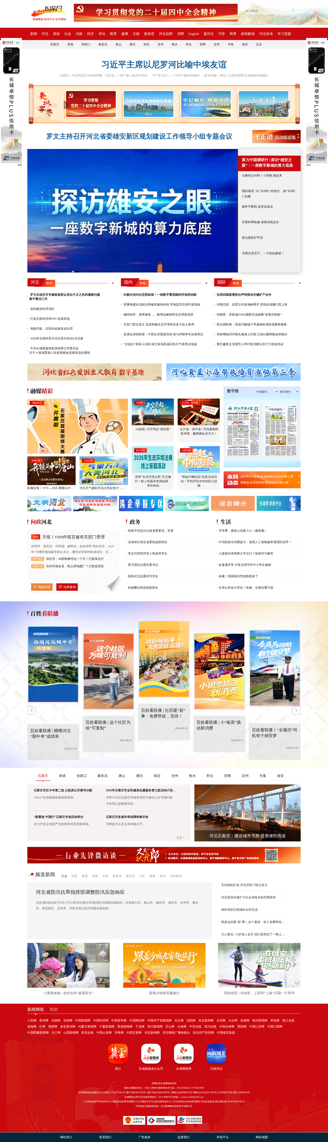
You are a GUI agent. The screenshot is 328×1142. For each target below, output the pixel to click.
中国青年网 (118, 1020)
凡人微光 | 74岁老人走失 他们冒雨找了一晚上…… (254, 934)
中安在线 (195, 1026)
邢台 (189, 44)
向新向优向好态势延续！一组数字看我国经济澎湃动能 (160, 294)
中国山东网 (104, 1032)
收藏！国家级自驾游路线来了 (238, 576)
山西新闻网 (71, 1032)
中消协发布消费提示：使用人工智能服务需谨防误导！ (255, 542)
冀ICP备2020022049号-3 (159, 1092)
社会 (67, 34)
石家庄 (54, 44)
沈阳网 (191, 1020)
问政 (79, 34)
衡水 (175, 44)
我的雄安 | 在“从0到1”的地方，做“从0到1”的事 (268, 193)
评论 (102, 34)
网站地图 (262, 1137)
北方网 (179, 1020)
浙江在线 (288, 1020)
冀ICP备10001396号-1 (136, 1092)
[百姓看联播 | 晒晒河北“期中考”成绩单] (275, 671)
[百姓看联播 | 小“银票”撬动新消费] (164, 671)
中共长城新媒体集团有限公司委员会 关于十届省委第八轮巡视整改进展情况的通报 (59, 350)
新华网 (43, 1020)
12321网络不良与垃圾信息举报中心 (153, 1101)
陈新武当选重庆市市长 (143, 576)
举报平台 (223, 1137)
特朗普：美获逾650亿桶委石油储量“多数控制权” (249, 314)
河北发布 (266, 34)
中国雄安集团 (226, 1032)
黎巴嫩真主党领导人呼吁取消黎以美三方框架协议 (250, 344)
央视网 (55, 1020)
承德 (70, 44)
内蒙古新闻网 (87, 1026)
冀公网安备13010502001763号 (230, 1101)
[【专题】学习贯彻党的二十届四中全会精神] (90, 104)
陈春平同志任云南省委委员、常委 (150, 530)
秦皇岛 (102, 44)
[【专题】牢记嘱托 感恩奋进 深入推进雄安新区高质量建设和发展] (205, 104)
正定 (259, 44)
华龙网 (274, 1020)
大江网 (56, 1032)
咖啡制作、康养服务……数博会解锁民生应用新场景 (158, 314)
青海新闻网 (124, 1026)
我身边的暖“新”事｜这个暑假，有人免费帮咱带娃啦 (254, 922)
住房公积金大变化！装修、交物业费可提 (246, 587)
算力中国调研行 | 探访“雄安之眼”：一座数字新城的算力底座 (267, 162)
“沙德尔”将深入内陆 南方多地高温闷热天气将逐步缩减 (160, 344)
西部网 (241, 1026)
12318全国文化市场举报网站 (186, 1101)
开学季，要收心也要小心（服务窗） (243, 530)
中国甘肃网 (134, 1032)
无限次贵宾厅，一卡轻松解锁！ (263, 253)
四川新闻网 (154, 1026)
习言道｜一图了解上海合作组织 (126, 75)
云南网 (181, 1026)
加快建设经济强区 (42, 308)
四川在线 (210, 1026)
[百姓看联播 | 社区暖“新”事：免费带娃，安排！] (108, 664)
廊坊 (132, 44)
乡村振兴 (176, 876)
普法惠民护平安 (252, 237)
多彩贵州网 (67, 1026)
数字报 (233, 391)
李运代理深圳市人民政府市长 (147, 553)
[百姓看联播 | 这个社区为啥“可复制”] (53, 659)
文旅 (136, 34)
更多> (180, 837)
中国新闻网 (82, 1020)
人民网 (31, 1020)
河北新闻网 (152, 1032)
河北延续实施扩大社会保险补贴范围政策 (248, 897)
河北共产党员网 (203, 1032)
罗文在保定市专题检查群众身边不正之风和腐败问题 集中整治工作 (64, 296)
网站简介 (66, 1137)
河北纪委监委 (207, 1101)
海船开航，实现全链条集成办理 (51, 328)
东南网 (244, 1020)
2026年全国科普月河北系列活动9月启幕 (56, 338)
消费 (180, 34)
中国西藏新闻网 (38, 1032)
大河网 (221, 1020)
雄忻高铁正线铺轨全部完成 (239, 909)
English (193, 34)
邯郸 (203, 44)
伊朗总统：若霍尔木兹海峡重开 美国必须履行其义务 (252, 304)
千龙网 (139, 1026)
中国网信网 (136, 1020)
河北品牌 (166, 34)
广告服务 (144, 1137)
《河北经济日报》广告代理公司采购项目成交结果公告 (268, 476)
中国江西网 (274, 1026)
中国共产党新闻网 (159, 1020)
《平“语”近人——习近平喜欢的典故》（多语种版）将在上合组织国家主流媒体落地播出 (209, 75)
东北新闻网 (206, 1020)
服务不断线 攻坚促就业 (257, 206)
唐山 (118, 44)
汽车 (221, 34)
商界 (233, 34)
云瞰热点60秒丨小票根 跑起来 (262, 175)
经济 (90, 34)
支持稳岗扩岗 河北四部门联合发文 (244, 885)
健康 (124, 34)
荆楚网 (52, 1026)
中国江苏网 (256, 1026)
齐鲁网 (119, 1032)
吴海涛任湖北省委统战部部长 (147, 542)
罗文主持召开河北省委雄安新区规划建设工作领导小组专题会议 (139, 136)
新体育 (149, 34)
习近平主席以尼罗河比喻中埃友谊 (164, 64)
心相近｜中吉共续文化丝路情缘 (81, 75)
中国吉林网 (226, 1026)
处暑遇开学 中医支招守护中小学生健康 (245, 564)
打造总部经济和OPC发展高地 (50, 318)
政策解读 (248, 34)
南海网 (31, 1026)
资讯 (163, 876)
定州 (217, 44)
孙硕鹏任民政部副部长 (143, 587)
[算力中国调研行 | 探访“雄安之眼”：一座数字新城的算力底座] (132, 211)
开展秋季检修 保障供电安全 (260, 222)
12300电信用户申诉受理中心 (98, 1101)
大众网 (232, 1020)
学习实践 (284, 34)
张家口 (85, 44)
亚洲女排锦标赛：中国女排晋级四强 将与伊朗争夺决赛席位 (163, 334)
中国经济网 (100, 1020)
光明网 (67, 1020)
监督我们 (183, 1137)
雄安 (245, 44)
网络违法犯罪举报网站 (124, 1101)
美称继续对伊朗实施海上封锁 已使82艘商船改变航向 (252, 334)
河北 (45, 34)
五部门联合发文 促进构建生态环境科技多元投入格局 (159, 324)
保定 (147, 44)
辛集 (231, 44)
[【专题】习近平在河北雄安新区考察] (148, 104)
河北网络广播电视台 (176, 1032)
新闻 (33, 34)
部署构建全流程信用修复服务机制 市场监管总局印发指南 (162, 304)
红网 (42, 1026)
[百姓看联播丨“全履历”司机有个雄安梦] (219, 659)
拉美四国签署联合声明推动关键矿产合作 (244, 294)
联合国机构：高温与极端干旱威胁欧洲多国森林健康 (252, 324)
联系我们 (105, 1137)
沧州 (161, 44)
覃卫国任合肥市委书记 (143, 564)
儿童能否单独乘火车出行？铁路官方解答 (246, 553)
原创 (56, 34)
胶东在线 (87, 1032)
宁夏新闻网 (106, 1026)
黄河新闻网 (259, 1020)
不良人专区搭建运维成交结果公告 (263, 482)
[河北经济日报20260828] (243, 431)
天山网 (169, 1026)
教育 (113, 34)
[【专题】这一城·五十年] (263, 104)
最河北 (208, 34)
